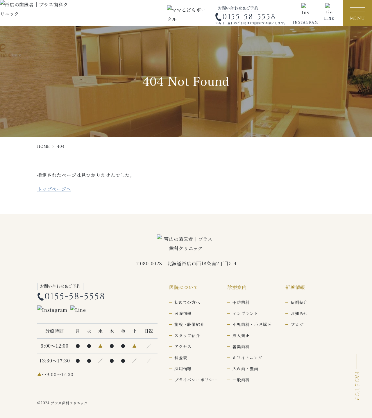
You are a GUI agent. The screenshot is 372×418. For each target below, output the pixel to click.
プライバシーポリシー (195, 380)
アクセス (183, 346)
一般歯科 (241, 380)
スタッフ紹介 (187, 335)
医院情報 (183, 313)
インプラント (245, 313)
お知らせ (299, 313)
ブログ (297, 324)
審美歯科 (241, 346)
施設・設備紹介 (189, 324)
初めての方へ (187, 302)
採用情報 (183, 368)
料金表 (180, 357)
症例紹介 (299, 302)
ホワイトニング (247, 357)
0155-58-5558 (249, 17)
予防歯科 (241, 302)
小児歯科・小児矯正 (252, 324)
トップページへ (54, 189)
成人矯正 (241, 335)
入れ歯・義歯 (245, 368)
